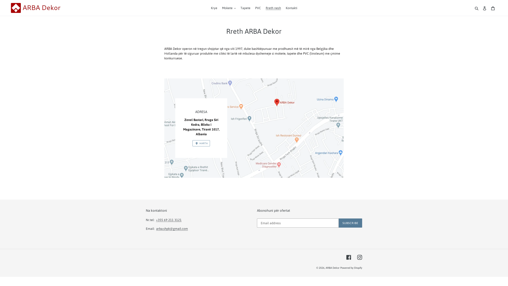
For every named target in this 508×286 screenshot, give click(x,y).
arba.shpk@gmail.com (172, 228)
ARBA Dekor (333, 267)
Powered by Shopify (351, 267)
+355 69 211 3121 (169, 220)
